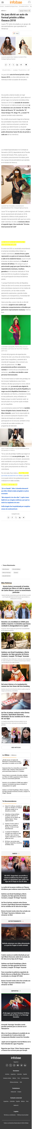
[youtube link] (17, 1065)
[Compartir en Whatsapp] (5, 65)
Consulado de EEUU (19, 6)
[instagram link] (14, 1065)
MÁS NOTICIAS (16, 747)
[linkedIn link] (25, 1065)
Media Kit (16, 1105)
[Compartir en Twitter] (13, 65)
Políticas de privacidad (22, 1115)
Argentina (13, 1074)
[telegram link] (21, 1065)
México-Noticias (6, 572)
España (25, 1074)
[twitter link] (10, 1065)
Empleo (19, 1091)
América (7, 1074)
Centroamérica (25, 1078)
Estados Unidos (7, 1078)
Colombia (19, 1074)
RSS (21, 1082)
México (3, 10)
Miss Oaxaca (5, 569)
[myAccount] (29, 2)
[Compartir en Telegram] (21, 65)
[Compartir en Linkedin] (17, 65)
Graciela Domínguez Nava (6, 6)
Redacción (13, 1091)
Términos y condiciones (10, 1115)
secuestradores (6, 576)
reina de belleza (16, 569)
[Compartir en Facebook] (9, 65)
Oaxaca (16, 572)
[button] (2, 2)
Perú (18, 1078)
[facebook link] (7, 1065)
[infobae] (16, 2)
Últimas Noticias (14, 1082)
